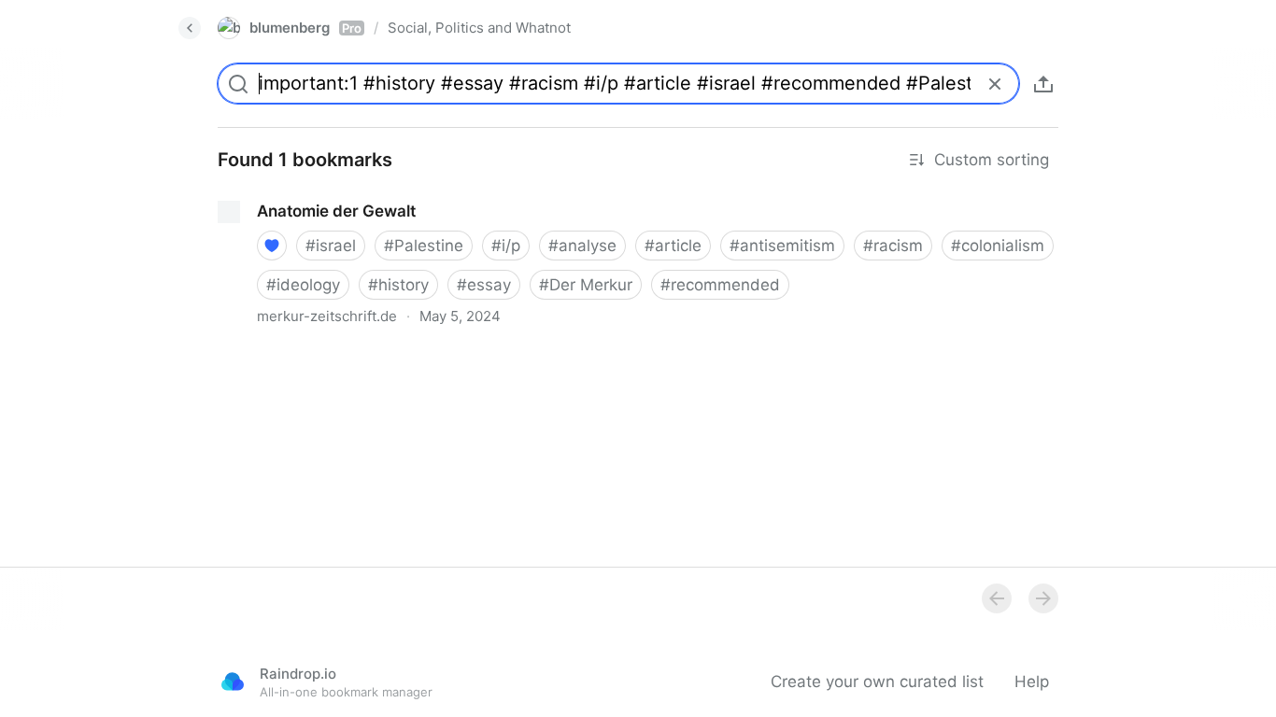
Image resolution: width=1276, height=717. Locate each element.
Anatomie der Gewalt (281, 194)
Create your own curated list (877, 681)
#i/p (505, 245)
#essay (484, 284)
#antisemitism (782, 245)
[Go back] (189, 28)
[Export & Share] (1043, 84)
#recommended (720, 284)
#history (398, 284)
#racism (893, 245)
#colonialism (997, 245)
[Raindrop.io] (233, 681)
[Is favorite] (272, 245)
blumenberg (305, 27)
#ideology (303, 284)
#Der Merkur (585, 284)
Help (1031, 681)
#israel (330, 245)
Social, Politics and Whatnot (479, 27)
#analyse (582, 245)
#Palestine (423, 245)
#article (673, 245)
